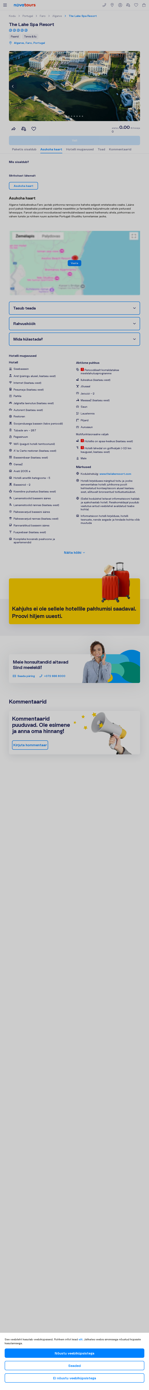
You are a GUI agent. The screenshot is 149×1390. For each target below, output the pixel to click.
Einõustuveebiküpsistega (74, 1378)
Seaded (74, 1366)
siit (81, 1339)
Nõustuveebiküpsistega (74, 1353)
